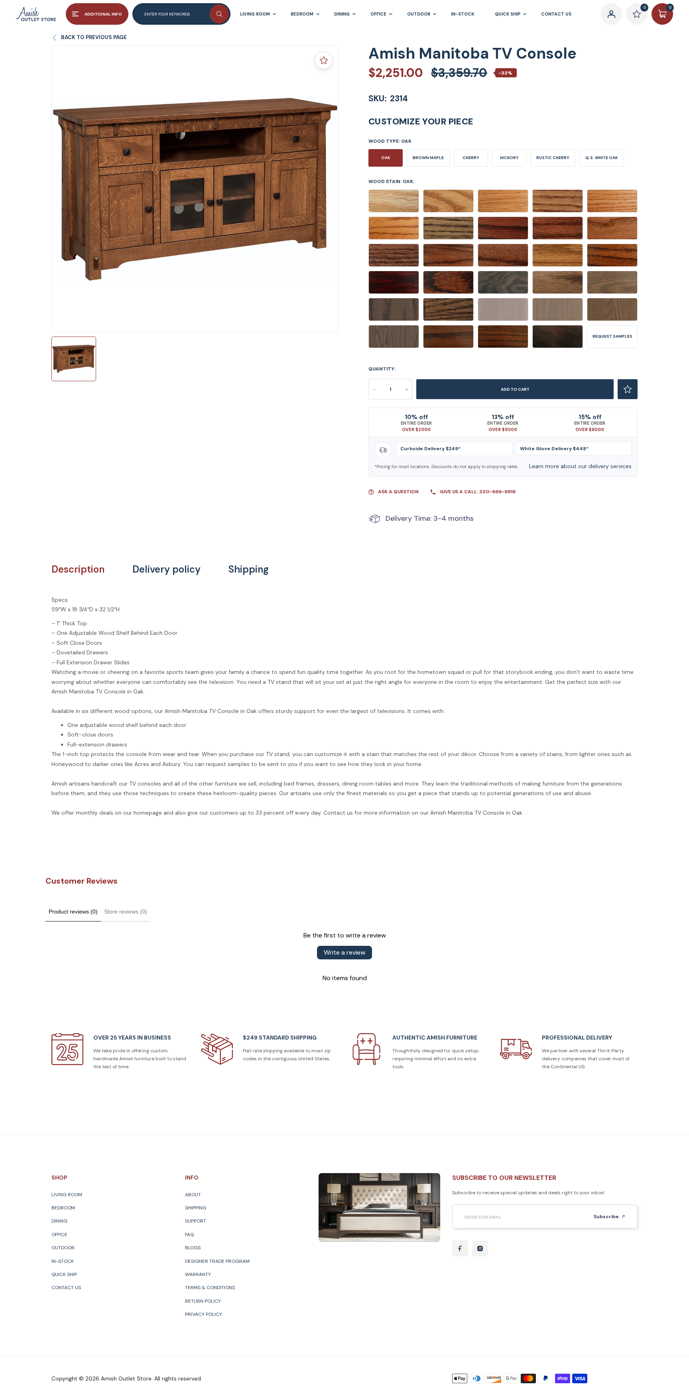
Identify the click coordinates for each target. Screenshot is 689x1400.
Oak (385, 157)
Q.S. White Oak (601, 157)
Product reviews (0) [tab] (73, 911)
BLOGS (193, 1247)
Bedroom (63, 1208)
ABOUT (193, 1194)
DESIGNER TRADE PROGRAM (217, 1261)
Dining (59, 1221)
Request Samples (612, 336)
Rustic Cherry (552, 157)
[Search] (219, 14)
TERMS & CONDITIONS (210, 1287)
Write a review (344, 952)
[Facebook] (460, 1248)
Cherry (471, 157)
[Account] (611, 14)
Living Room (66, 1194)
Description (77, 569)
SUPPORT (195, 1221)
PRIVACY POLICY (203, 1314)
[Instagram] (480, 1248)
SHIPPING (195, 1208)
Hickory (509, 157)
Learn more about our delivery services (580, 466)
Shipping (248, 569)
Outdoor (63, 1247)
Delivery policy (166, 569)
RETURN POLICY (203, 1301)
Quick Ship (64, 1274)
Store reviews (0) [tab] (125, 911)
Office (59, 1234)
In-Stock (62, 1261)
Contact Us (66, 1287)
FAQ (189, 1234)
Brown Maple (428, 157)
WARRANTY (198, 1274)
